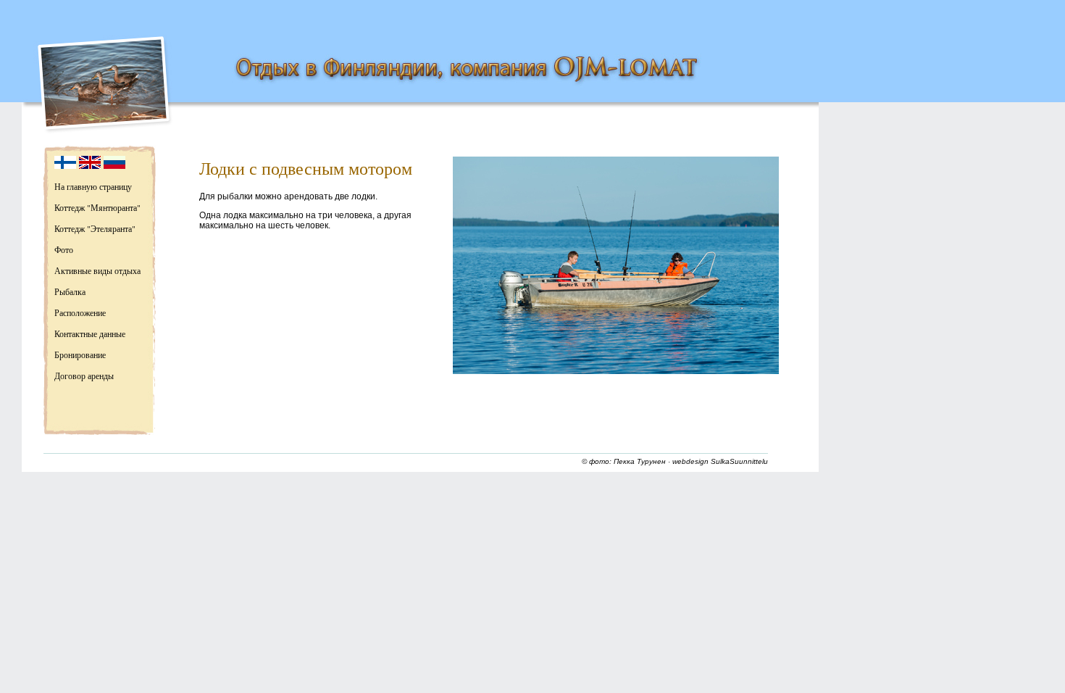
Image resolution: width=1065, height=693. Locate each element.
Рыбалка (69, 291)
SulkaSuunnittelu (739, 461)
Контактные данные (89, 333)
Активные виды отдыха (97, 270)
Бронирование (80, 354)
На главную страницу (93, 186)
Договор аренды (84, 375)
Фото (63, 249)
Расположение (80, 312)
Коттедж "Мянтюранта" (97, 207)
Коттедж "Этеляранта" (94, 228)
